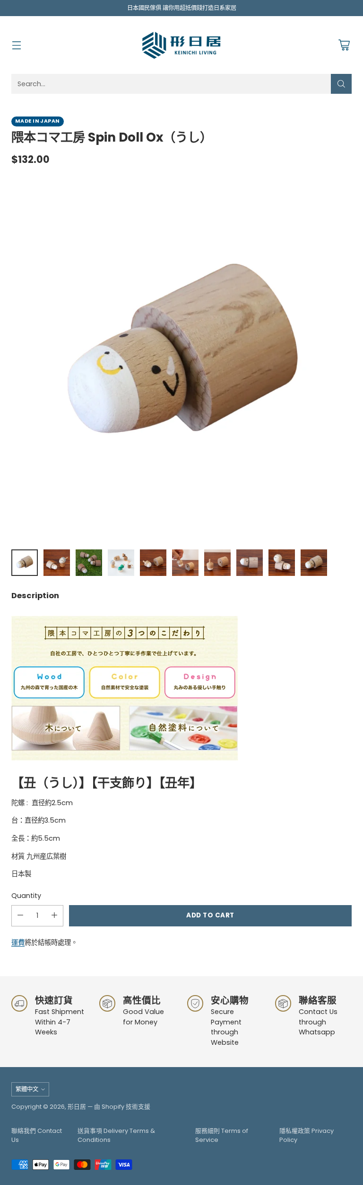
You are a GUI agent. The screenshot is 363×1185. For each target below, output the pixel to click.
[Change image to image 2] (56, 562)
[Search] (341, 84)
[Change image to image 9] (281, 562)
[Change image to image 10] (314, 562)
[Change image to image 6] (185, 562)
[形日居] (181, 45)
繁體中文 (27, 1089)
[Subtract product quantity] (20, 916)
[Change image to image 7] (217, 562)
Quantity (26, 895)
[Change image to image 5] (153, 562)
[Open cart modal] (344, 45)
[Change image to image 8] (249, 562)
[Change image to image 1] (24, 562)
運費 (18, 942)
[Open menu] (16, 45)
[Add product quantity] (54, 916)
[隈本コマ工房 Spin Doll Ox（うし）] (181, 360)
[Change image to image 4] (121, 562)
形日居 (77, 1107)
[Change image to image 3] (89, 562)
